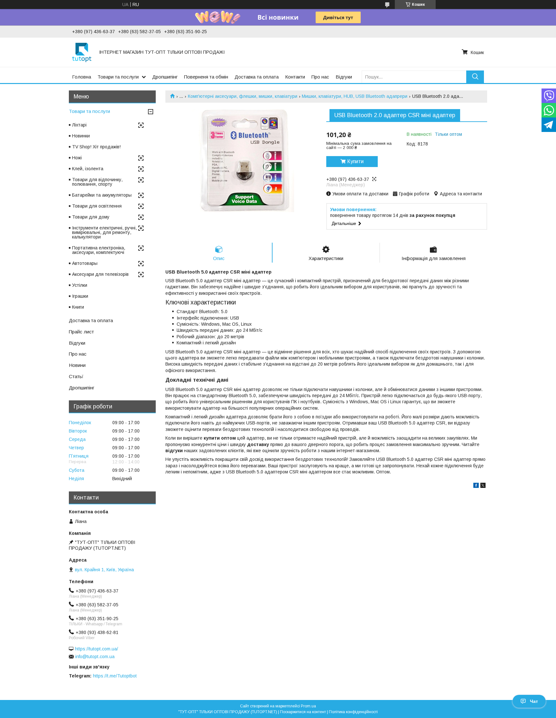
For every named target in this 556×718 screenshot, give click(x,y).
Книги (78, 307)
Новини (77, 365)
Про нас (320, 76)
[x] (483, 486)
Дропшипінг (165, 76)
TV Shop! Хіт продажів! (96, 146)
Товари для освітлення (97, 206)
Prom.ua (308, 706)
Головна (81, 76)
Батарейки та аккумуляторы (102, 195)
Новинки (81, 135)
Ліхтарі (79, 124)
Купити (355, 161)
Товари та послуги (118, 76)
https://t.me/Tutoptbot (115, 675)
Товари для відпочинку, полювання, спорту (97, 182)
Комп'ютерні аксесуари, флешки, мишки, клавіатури (242, 96)
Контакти (295, 76)
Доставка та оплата (257, 76)
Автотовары (84, 263)
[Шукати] (475, 76)
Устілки (79, 285)
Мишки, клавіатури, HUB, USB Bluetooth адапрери (354, 96)
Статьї (76, 376)
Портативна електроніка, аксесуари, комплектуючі (98, 250)
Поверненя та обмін (206, 76)
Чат (534, 701)
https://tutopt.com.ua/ (96, 648)
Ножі (77, 157)
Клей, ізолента (87, 168)
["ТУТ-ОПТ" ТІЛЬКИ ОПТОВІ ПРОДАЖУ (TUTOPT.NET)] (81, 52)
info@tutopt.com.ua (95, 656)
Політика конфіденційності (353, 712)
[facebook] (476, 486)
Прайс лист (81, 331)
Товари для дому (90, 216)
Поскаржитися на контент (303, 712)
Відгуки (344, 76)
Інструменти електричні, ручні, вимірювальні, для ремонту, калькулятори (104, 232)
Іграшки (80, 296)
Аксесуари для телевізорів (100, 274)
